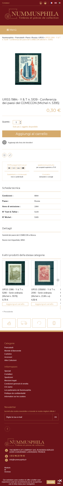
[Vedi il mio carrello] (45, 3)
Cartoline (8, 354)
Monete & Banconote (12, 351)
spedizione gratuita (46, 165)
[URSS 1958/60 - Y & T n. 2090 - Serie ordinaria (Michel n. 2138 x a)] (44, 273)
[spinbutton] (17, 122)
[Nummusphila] (31, 14)
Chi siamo (8, 387)
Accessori (8, 357)
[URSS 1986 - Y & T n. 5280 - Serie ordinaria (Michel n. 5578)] (15, 273)
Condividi (10, 155)
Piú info (59, 482)
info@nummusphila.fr (17, 460)
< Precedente (7, 312)
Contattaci (5, 3)
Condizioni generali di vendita (16, 384)
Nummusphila (7, 38)
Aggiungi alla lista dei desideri (20, 143)
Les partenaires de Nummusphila (17, 390)
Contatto (46, 174)
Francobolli (8, 348)
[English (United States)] (56, 3)
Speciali (7, 371)
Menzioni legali (10, 381)
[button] (20, 121)
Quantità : (6, 122)
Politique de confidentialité (14, 393)
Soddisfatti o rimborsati (17, 174)
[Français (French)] (51, 3)
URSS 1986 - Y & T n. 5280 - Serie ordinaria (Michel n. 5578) (12, 292)
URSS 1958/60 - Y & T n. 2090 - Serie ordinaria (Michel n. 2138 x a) (43, 292)
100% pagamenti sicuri (17, 165)
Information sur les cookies (15, 397)
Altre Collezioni (10, 360)
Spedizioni (8, 377)
